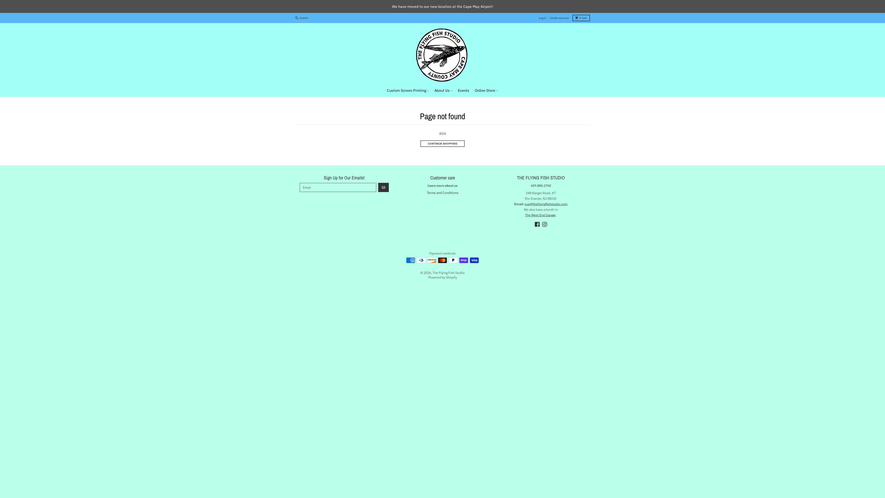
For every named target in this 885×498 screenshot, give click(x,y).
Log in (542, 18)
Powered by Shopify (442, 277)
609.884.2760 (541, 186)
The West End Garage (540, 215)
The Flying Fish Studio (449, 273)
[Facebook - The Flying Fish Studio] (537, 224)
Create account (559, 18)
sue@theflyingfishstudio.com (546, 204)
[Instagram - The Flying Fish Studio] (544, 224)
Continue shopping (442, 143)
